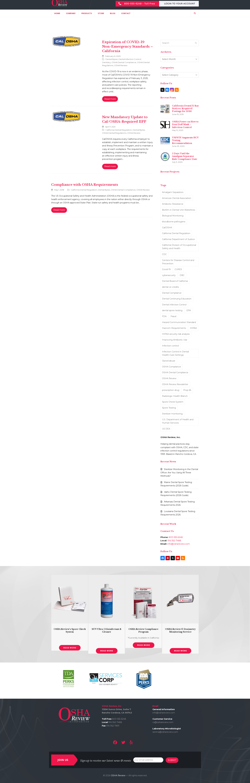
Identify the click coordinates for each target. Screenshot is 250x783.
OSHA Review (120, 65)
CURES (178, 269)
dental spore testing (172, 310)
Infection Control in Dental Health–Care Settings (175, 353)
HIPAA (193, 328)
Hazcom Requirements (174, 328)
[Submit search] (196, 43)
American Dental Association (176, 198)
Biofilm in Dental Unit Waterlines (178, 210)
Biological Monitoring (172, 215)
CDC (164, 254)
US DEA (166, 428)
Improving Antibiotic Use (174, 339)
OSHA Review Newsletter (175, 384)
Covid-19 (166, 269)
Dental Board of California (175, 281)
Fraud (173, 316)
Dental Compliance (171, 293)
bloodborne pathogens (173, 221)
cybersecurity (169, 275)
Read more (110, 99)
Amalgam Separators (172, 192)
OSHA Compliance (171, 366)
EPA (188, 310)
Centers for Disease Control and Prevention (178, 262)
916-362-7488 (174, 540)
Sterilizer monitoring (172, 413)
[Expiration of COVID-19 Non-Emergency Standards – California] (66, 41)
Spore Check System (172, 402)
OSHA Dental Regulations (114, 133)
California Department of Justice (178, 239)
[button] (195, 13)
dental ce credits (170, 287)
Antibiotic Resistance (172, 204)
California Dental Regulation (118, 130)
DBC (182, 275)
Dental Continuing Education (176, 298)
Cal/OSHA (167, 227)
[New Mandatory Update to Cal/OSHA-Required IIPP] (66, 116)
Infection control (170, 345)
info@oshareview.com (178, 544)
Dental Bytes (111, 59)
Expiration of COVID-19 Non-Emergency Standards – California (127, 46)
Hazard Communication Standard (179, 322)
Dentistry (106, 62)
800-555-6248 (176, 537)
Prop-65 (187, 390)
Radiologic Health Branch (175, 396)
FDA (164, 316)
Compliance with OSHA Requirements (84, 185)
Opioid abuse (168, 360)
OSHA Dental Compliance (124, 62)
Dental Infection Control (129, 59)
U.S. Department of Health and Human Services (177, 421)
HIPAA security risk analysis (176, 334)
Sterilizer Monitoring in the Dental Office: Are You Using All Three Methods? (179, 472)
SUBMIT (172, 760)
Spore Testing (169, 407)
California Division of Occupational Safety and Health (179, 247)
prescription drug (170, 390)
